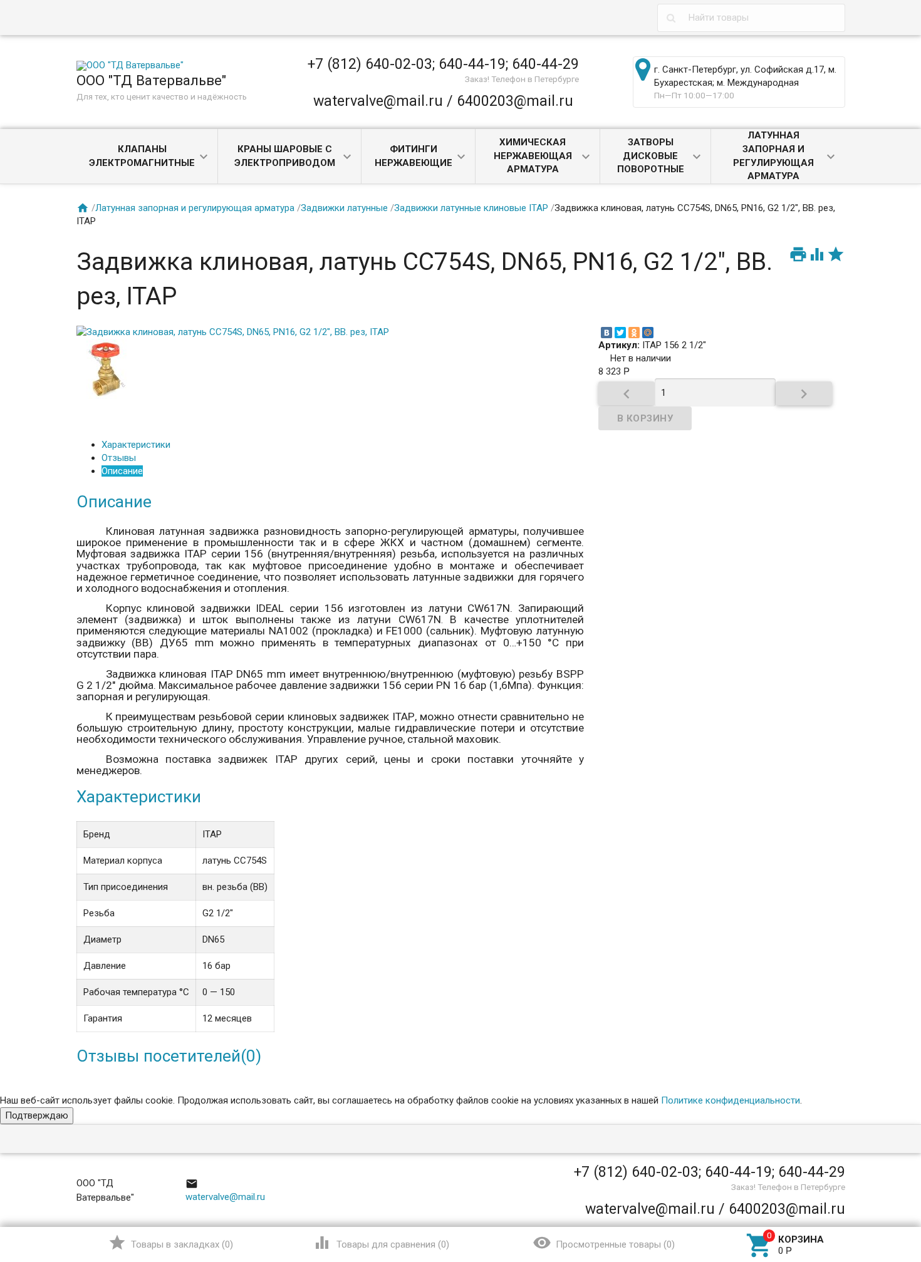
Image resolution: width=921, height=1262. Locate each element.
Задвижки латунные (344, 208)
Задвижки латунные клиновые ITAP (471, 208)
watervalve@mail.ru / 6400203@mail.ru (443, 101)
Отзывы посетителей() (168, 1056)
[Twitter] (620, 332)
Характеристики (135, 444)
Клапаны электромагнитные (142, 155)
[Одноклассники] (634, 332)
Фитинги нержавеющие (413, 155)
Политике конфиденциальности (730, 1100)
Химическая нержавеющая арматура (533, 156)
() (171, 1242)
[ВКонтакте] (606, 332)
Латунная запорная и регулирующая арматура (773, 156)
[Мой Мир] (647, 332)
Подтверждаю (36, 1115)
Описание (122, 471)
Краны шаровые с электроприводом (284, 155)
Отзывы (118, 457)
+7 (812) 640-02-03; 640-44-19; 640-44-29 (443, 64)
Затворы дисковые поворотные (650, 156)
